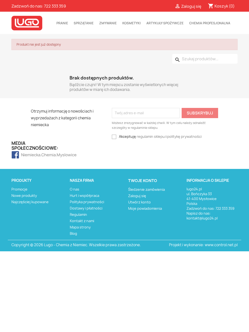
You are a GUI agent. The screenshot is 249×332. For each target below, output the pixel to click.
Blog (73, 233)
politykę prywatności (184, 136)
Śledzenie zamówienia (146, 189)
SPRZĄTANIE (84, 23)
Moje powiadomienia (145, 208)
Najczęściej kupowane (30, 202)
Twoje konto (142, 180)
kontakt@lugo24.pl (202, 218)
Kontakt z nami (82, 220)
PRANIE (62, 23)
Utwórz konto (139, 202)
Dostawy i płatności (86, 208)
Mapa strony (80, 227)
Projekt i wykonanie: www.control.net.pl (203, 244)
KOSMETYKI (131, 23)
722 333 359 (55, 6)
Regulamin (78, 214)
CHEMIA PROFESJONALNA (209, 23)
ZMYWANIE (108, 23)
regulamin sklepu (151, 136)
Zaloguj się (137, 195)
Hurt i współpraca (84, 195)
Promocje (19, 189)
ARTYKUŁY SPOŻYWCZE (165, 23)
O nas (74, 189)
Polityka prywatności (87, 202)
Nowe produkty (24, 195)
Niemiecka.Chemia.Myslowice (30, 154)
